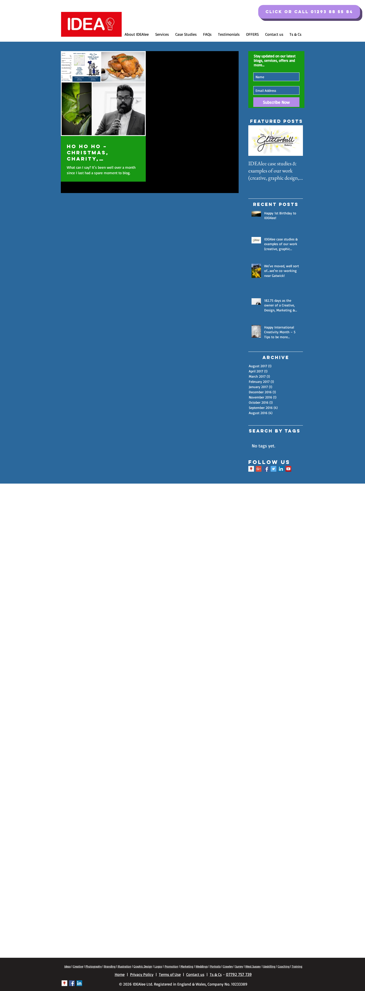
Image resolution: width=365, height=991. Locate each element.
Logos (158, 966)
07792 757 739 (239, 974)
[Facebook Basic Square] (266, 469)
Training (297, 966)
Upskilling (269, 966)
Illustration (124, 966)
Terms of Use (170, 974)
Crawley (228, 966)
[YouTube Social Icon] (288, 469)
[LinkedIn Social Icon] (281, 469)
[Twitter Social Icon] (273, 469)
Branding (109, 966)
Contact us (195, 974)
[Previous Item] (256, 141)
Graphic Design (143, 966)
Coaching (284, 966)
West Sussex (253, 966)
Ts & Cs (216, 974)
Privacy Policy (141, 974)
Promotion (171, 966)
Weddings (202, 966)
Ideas (67, 966)
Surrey (239, 966)
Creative (78, 966)
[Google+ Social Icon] (258, 469)
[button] (309, 12)
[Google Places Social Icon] (251, 469)
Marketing (187, 966)
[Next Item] (295, 141)
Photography (93, 966)
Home (120, 974)
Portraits (215, 966)
